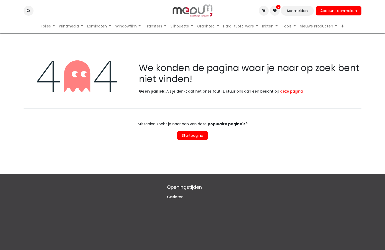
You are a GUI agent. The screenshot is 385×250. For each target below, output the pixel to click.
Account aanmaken (338, 10)
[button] (29, 11)
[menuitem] (48, 26)
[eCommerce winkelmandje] (264, 11)
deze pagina (291, 91)
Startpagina (192, 135)
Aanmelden (297, 10)
